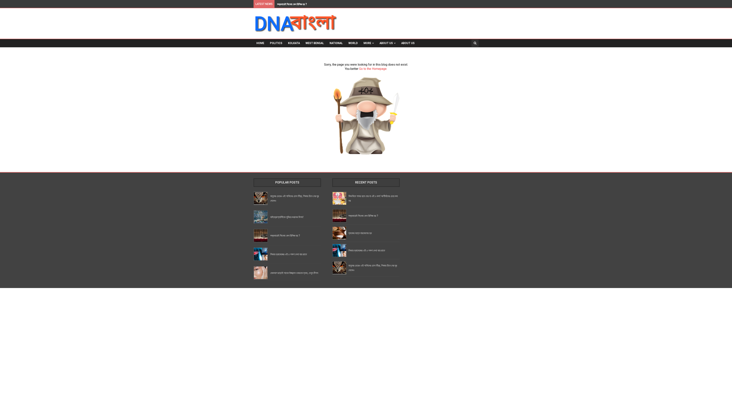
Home (260, 43)
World (353, 43)
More (367, 43)
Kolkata (294, 43)
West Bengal (315, 43)
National (336, 43)
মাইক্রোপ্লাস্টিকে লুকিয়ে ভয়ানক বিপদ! (286, 217)
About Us (386, 43)
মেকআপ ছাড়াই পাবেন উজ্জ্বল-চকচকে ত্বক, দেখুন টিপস (294, 273)
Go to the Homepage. (373, 69)
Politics (276, 43)
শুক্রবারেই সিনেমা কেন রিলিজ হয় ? (285, 235)
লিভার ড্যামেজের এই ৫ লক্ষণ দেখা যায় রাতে (288, 254)
